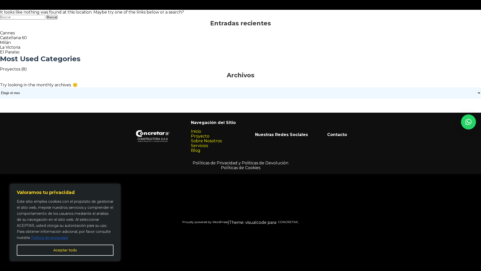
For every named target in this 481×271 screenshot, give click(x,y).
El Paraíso (10, 52)
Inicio (196, 131)
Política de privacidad (49, 237)
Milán (5, 42)
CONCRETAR (287, 222)
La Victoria (10, 47)
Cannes (7, 33)
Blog (195, 150)
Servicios (199, 145)
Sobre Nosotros (206, 141)
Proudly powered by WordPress (205, 222)
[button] (468, 121)
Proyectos (10, 69)
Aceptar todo (65, 250)
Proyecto (200, 136)
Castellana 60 (13, 37)
